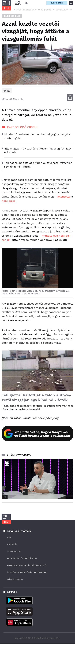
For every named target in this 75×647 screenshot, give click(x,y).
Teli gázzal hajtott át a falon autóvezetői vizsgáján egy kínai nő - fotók (36, 397)
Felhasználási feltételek (22, 558)
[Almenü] (17, 3)
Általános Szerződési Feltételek (27, 572)
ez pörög (45, 9)
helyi (5, 200)
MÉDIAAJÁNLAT (15, 579)
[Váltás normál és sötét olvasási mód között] (27, 3)
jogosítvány (61, 9)
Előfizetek (57, 3)
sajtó (12, 200)
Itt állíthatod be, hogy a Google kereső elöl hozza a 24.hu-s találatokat (41, 433)
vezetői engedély (26, 9)
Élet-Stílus (12, 16)
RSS (9, 537)
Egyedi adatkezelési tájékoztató (26, 565)
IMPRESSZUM (14, 551)
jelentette (63, 196)
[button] (70, 9)
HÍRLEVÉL (12, 544)
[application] (37, 479)
